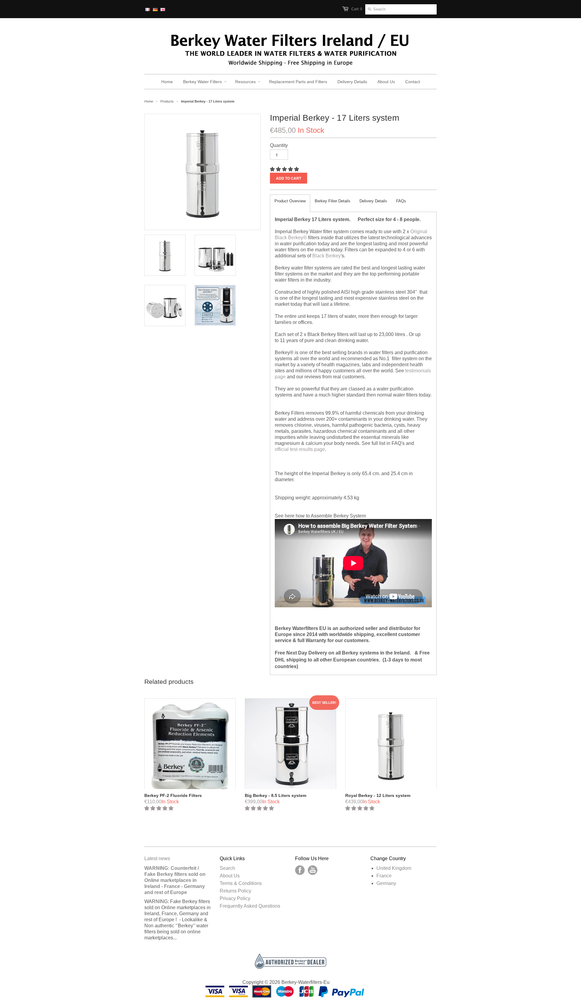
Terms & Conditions (241, 883)
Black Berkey (326, 255)
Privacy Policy (235, 898)
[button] (285, 169)
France (384, 875)
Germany (386, 883)
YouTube (312, 870)
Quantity (279, 145)
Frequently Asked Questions (250, 906)
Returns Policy (235, 890)
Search (227, 868)
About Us (230, 875)
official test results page (300, 449)
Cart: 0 (356, 9)
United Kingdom (393, 868)
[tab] (290, 203)
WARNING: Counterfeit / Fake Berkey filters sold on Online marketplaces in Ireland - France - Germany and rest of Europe (174, 880)
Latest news (157, 858)
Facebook (300, 870)
